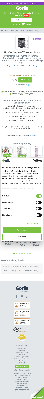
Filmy (6, 30)
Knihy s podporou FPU (22, 357)
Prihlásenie (16, 24)
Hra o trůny (33, 66)
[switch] (39, 202)
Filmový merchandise (18, 30)
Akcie (26, 15)
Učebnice (22, 355)
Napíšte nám (33, 135)
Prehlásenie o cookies (22, 388)
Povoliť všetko (22, 230)
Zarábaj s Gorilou (22, 377)
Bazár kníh (18, 15)
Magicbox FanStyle (13, 66)
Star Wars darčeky (33, 30)
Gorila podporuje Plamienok (22, 359)
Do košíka (27, 80)
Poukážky (22, 361)
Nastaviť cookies (22, 385)
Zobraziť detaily (32, 223)
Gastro (5, 271)
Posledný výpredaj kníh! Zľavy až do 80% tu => (22, 4)
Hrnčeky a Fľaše (16, 271)
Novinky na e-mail (22, 379)
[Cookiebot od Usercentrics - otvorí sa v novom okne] (33, 160)
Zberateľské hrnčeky (31, 271)
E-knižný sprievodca (22, 353)
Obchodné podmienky (22, 381)
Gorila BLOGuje (22, 348)
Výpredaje (22, 350)
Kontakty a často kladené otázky (22, 373)
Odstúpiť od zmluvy (22, 366)
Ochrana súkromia (22, 383)
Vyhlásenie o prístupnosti (22, 390)
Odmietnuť (22, 237)
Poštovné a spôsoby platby (22, 375)
